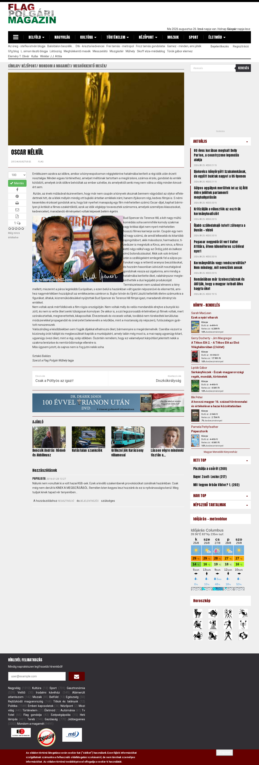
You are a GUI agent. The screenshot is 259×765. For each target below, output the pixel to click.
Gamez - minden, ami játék (184, 46)
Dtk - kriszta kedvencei (90, 46)
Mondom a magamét (30, 723)
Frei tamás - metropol (120, 46)
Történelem (115, 37)
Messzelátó (100, 51)
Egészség (72, 697)
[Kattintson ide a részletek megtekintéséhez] (195, 327)
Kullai (34, 56)
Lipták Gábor (199, 367)
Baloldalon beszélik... (60, 46)
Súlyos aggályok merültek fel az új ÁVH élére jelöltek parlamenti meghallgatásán (220, 192)
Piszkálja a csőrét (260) (210, 468)
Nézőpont (146, 37)
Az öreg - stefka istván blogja (26, 46)
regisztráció (66, 501)
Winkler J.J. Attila (51, 56)
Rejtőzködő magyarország (25, 701)
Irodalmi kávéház (48, 692)
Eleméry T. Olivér (18, 56)
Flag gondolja (32, 714)
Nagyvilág (62, 37)
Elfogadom (225, 752)
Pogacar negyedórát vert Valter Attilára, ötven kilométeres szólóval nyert (219, 246)
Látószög (56, 51)
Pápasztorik (199, 431)
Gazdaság (51, 719)
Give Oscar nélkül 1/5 (9, 228)
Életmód (215, 37)
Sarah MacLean (201, 313)
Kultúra (86, 37)
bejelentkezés (89, 501)
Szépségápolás (61, 714)
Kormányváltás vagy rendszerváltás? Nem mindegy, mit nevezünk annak (220, 265)
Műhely (130, 51)
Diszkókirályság (168, 380)
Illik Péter (197, 397)
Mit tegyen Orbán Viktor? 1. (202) (216, 484)
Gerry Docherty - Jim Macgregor (211, 338)
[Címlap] (33, 13)
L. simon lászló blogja (34, 51)
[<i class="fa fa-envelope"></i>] (77, 676)
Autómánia (68, 710)
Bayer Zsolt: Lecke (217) (209, 476)
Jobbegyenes (76, 719)
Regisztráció (241, 46)
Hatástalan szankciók (87, 450)
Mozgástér (117, 51)
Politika (12, 705)
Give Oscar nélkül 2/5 (13, 228)
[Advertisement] (177, 13)
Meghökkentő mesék (77, 51)
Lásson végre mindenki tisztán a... (167, 452)
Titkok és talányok (65, 701)
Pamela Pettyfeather (204, 426)
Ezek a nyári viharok (204, 317)
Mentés (19, 183)
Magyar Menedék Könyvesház (220, 452)
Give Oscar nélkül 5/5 (22, 228)
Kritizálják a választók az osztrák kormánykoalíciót (217, 211)
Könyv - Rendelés (206, 305)
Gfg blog (13, 51)
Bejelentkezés (220, 46)
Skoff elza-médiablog (151, 51)
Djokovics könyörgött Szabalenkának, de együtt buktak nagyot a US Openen (220, 174)
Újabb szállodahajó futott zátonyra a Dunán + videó (219, 227)
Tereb (31, 719)
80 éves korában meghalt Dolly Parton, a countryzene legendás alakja (216, 155)
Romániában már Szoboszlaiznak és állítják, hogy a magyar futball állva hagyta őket (219, 284)
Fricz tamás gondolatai (150, 46)
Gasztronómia (76, 688)
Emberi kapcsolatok (40, 705)
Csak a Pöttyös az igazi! (54, 380)
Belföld (35, 37)
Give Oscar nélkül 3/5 (16, 228)
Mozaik (173, 37)
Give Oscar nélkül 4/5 (19, 228)
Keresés (243, 68)
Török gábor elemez (180, 51)
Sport (193, 37)
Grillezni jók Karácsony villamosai (127, 452)
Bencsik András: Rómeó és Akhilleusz (49, 452)
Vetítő (21, 692)
